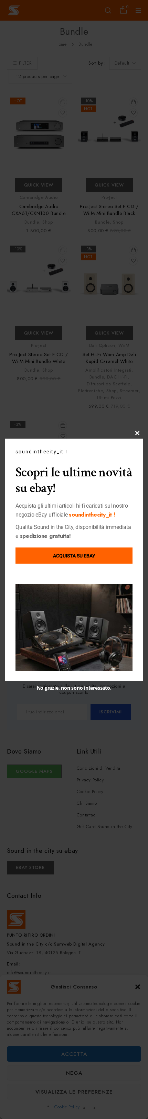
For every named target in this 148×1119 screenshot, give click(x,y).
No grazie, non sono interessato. (74, 688)
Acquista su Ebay (74, 555)
